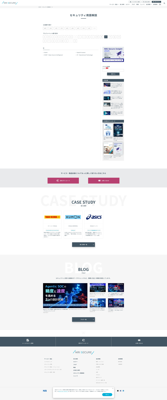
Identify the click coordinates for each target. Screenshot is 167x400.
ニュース (142, 4)
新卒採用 (120, 361)
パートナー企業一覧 (100, 380)
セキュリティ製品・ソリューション (52, 367)
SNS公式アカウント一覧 (101, 382)
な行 (67, 28)
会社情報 (148, 4)
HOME (39, 7)
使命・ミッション (100, 361)
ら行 (89, 28)
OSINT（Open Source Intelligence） (54, 55)
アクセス (98, 374)
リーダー (98, 369)
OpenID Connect (81, 52)
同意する (107, 394)
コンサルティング (48, 361)
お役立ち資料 (76, 370)
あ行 (45, 28)
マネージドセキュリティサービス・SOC (53, 369)
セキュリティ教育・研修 (49, 372)
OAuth (45, 52)
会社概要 (98, 367)
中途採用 (120, 364)
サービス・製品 (113, 4)
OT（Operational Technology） (85, 55)
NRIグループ (99, 377)
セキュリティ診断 (48, 364)
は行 (73, 28)
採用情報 (155, 4)
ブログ (133, 4)
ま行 (78, 28)
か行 (51, 28)
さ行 (56, 28)
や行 (84, 28)
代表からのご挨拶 (100, 364)
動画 (137, 4)
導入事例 (122, 4)
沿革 (97, 372)
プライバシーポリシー (63, 391)
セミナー (128, 4)
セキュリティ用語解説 (46, 7)
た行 (62, 28)
